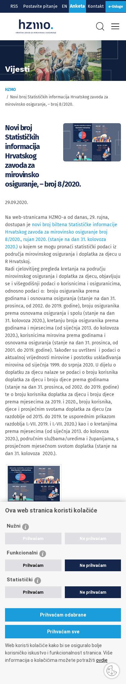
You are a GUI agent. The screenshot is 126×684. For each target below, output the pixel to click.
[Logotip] (36, 26)
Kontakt (96, 6)
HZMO (10, 89)
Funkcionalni (22, 553)
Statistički (20, 580)
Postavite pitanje (41, 6)
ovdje (102, 660)
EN (64, 6)
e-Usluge (116, 6)
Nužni (13, 526)
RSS (14, 6)
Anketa (77, 6)
